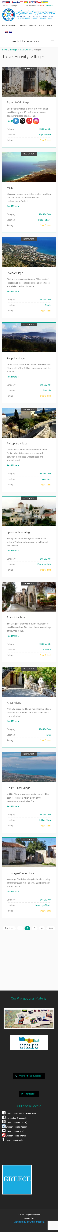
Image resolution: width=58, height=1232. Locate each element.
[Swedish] (43, 2)
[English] (4, 2)
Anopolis (47, 390)
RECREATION (25, 50)
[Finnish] (18, 2)
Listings (13, 50)
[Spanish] (25, 2)
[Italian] (28, 2)
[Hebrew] (32, 2)
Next (51, 928)
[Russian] (14, 2)
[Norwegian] (36, 2)
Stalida (48, 305)
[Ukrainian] (46, 2)
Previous (9, 928)
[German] (7, 2)
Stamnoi (47, 649)
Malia (10, 187)
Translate (48, 5)
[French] (11, 2)
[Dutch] (21, 2)
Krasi (49, 735)
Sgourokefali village (18, 102)
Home (4, 50)
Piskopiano (46, 479)
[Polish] (39, 2)
